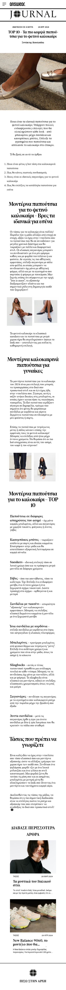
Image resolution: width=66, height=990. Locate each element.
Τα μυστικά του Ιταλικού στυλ (32, 883)
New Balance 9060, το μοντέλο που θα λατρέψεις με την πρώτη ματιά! (32, 943)
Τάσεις (16, 876)
